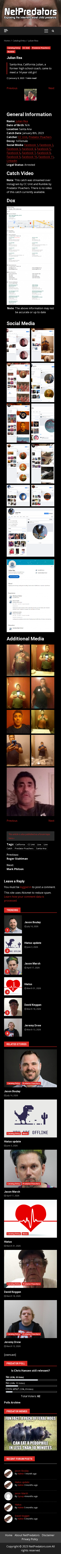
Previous (12, 88)
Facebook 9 (13, 157)
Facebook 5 (44, 149)
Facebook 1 (31, 145)
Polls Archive (12, 1402)
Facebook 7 (29, 153)
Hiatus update (13, 945)
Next (51, 88)
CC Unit (26, 48)
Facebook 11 (46, 157)
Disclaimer (48, 1535)
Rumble (11, 52)
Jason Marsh (13, 966)
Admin (21, 1473)
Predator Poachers (41, 48)
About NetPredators (27, 1535)
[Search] (53, 31)
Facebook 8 (44, 153)
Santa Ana (41, 848)
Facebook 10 (29, 157)
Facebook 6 (13, 153)
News (25, 1133)
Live (39, 844)
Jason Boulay (13, 924)
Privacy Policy (30, 1539)
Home (8, 1535)
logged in (25, 887)
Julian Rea (22, 121)
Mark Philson (15, 867)
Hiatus (13, 986)
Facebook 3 (13, 149)
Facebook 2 (46, 145)
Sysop (21, 1496)
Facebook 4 (29, 149)
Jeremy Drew (13, 1027)
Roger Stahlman (17, 856)
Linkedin (12, 161)
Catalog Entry (14, 48)
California (20, 844)
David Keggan (13, 1007)
